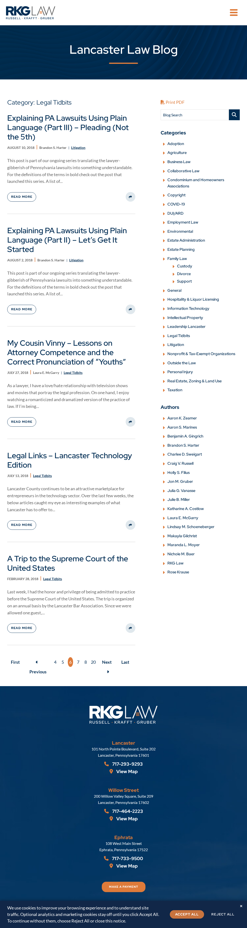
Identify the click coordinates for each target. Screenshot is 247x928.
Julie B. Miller (178, 499)
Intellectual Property (185, 317)
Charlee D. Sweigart (184, 454)
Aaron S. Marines (182, 427)
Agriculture (177, 152)
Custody (184, 266)
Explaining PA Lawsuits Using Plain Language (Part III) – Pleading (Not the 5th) (68, 127)
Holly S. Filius (178, 472)
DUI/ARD (175, 213)
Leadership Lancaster (186, 326)
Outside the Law (181, 362)
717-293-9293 (127, 764)
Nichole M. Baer (181, 554)
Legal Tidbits (178, 335)
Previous (38, 662)
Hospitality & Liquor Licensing (193, 299)
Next (107, 662)
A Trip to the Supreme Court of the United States (67, 563)
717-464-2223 (127, 811)
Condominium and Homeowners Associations (195, 183)
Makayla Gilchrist (182, 535)
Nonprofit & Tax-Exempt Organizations (201, 353)
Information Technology (188, 308)
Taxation (174, 389)
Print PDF (175, 102)
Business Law (179, 161)
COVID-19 (176, 204)
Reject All (222, 914)
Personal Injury (180, 371)
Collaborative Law (183, 170)
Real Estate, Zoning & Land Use (194, 381)
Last (125, 662)
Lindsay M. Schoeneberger (190, 526)
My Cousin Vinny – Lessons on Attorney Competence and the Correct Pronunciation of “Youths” (66, 352)
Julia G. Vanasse (181, 490)
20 (93, 662)
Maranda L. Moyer (183, 544)
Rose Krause (178, 572)
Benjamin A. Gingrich (185, 436)
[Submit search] (234, 114)
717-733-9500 (127, 858)
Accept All (187, 914)
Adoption (175, 143)
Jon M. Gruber (180, 481)
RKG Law (175, 563)
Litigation (175, 344)
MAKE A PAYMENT (123, 887)
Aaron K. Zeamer (182, 418)
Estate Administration (186, 240)
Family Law (177, 258)
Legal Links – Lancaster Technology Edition (69, 460)
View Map (126, 772)
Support (184, 281)
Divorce (184, 273)
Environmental (180, 231)
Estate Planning (181, 249)
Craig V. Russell (180, 463)
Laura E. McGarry (182, 517)
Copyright (176, 195)
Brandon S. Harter (183, 445)
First (15, 662)
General (174, 290)
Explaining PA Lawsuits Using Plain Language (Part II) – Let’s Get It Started (67, 239)
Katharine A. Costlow (185, 508)
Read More (21, 197)
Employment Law (182, 222)
